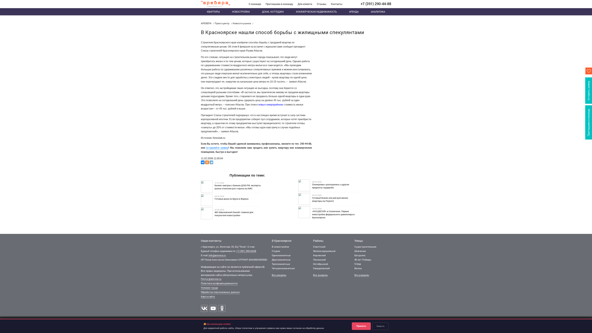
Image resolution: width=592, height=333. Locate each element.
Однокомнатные (281, 255)
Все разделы (279, 275)
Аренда (354, 11)
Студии (276, 251)
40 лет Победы (362, 259)
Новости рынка (242, 23)
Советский (319, 246)
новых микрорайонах (270, 104)
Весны (358, 268)
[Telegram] (211, 162)
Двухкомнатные (281, 259)
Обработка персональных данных (220, 292)
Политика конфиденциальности (219, 283)
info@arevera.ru (217, 255)
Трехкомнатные (281, 263)
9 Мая (357, 263)
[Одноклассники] (207, 162)
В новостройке (280, 246)
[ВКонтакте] (203, 162)
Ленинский (319, 259)
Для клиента (305, 4)
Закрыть (380, 326)
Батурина (359, 255)
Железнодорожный (324, 251)
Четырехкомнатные (283, 268)
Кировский (319, 255)
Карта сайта (208, 296)
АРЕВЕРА (206, 23)
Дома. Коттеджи (273, 11)
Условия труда (209, 287)
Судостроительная (365, 246)
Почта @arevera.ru (211, 278)
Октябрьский (320, 263)
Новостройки (241, 11)
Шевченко (360, 251)
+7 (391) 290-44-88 (246, 251)
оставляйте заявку (217, 147)
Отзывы (321, 4)
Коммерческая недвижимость (316, 11)
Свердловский (321, 268)
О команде (255, 4)
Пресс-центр (222, 23)
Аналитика (378, 11)
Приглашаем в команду (279, 4)
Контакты (336, 4)
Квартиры (213, 11)
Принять (361, 326)
